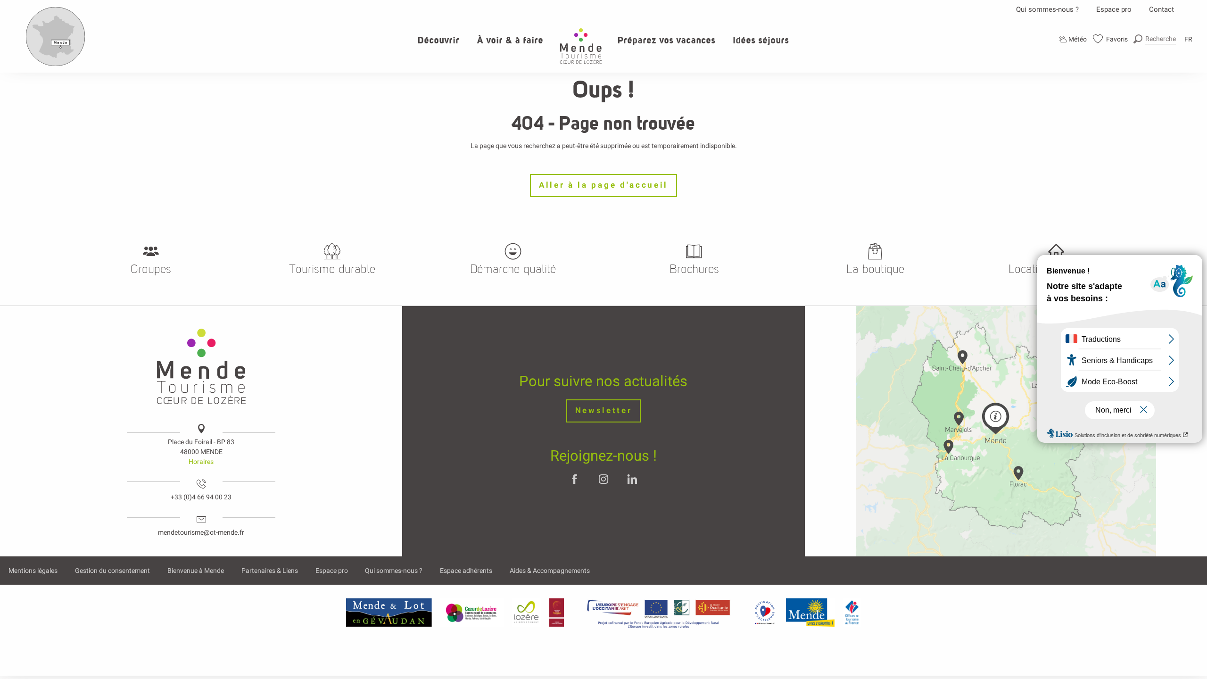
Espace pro (1114, 9)
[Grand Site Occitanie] (557, 612)
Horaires (201, 461)
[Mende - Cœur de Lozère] (580, 46)
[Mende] (810, 612)
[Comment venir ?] (55, 64)
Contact (1161, 9)
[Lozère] (526, 612)
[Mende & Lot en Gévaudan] (389, 612)
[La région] (659, 612)
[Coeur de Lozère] (472, 612)
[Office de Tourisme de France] (852, 612)
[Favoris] (1110, 39)
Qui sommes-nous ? (1047, 9)
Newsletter (603, 410)
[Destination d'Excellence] (764, 612)
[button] (1155, 39)
